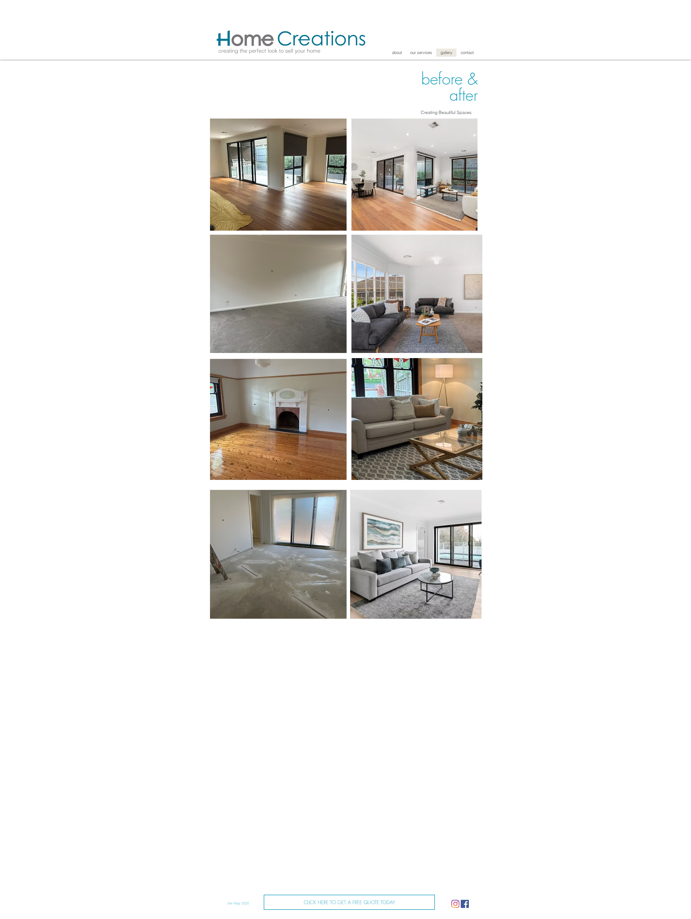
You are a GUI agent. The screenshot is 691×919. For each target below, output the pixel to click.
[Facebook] (465, 904)
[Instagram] (455, 904)
